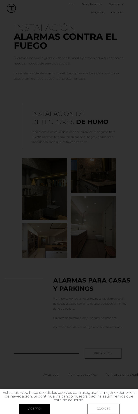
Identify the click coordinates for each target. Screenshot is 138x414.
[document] (69, 207)
